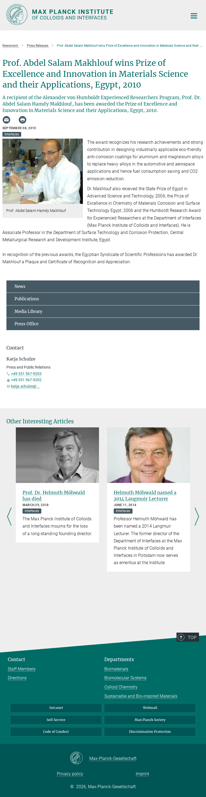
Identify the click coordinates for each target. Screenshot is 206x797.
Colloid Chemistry (121, 687)
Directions (17, 677)
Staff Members (21, 669)
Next (197, 517)
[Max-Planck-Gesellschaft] (79, 758)
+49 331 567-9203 (26, 374)
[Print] (23, 120)
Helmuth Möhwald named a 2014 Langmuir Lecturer (145, 496)
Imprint (142, 773)
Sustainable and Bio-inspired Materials (140, 696)
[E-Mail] (6, 120)
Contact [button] (15, 348)
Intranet (56, 708)
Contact (16, 659)
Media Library (28, 311)
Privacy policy (70, 773)
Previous (9, 517)
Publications (26, 298)
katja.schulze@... (25, 386)
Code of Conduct (56, 732)
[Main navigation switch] (194, 15)
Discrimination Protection (150, 732)
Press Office (26, 323)
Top (192, 637)
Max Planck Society (150, 720)
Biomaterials (116, 669)
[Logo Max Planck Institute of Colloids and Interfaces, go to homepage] (93, 14)
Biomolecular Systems (125, 677)
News (19, 286)
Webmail (150, 708)
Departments (119, 659)
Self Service (56, 720)
